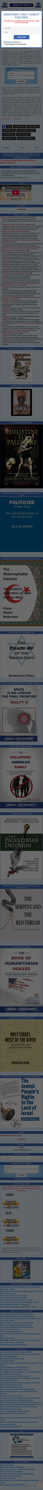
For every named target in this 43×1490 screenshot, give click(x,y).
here (9, 42)
